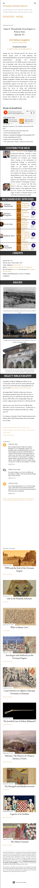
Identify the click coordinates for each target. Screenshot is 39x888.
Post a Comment (7, 574)
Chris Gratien (17, 265)
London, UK (11, 435)
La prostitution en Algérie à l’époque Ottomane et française (19, 692)
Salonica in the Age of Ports (26, 205)
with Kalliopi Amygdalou (19, 40)
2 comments (6, 630)
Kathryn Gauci (12, 469)
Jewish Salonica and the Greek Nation (25, 224)
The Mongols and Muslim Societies (19, 786)
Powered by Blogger (21, 882)
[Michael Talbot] (7, 190)
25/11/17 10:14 (11, 464)
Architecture (10, 427)
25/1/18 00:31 (11, 493)
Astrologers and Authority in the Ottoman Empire (19, 656)
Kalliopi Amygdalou (17, 151)
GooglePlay (19, 49)
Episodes (8, 16)
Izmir (28, 427)
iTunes (13, 49)
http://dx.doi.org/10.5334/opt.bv (21, 388)
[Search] (35, 3)
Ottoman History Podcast (15, 6)
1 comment (6, 602)
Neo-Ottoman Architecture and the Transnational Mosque (26, 236)
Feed (8, 49)
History (24, 427)
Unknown (11, 444)
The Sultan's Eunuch (19, 841)
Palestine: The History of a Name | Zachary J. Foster (19, 757)
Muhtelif (16, 269)
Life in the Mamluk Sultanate (19, 598)
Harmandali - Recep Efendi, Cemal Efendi (19, 267)
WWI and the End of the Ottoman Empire (19, 569)
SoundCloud (28, 49)
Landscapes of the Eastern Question (26, 247)
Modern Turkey (26, 430)
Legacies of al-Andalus (19, 814)
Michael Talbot (15, 184)
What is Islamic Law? (19, 627)
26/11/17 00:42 (12, 478)
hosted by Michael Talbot (19, 42)
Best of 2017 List (18, 427)
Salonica (32, 430)
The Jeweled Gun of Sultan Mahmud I (19, 721)
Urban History (6, 432)
